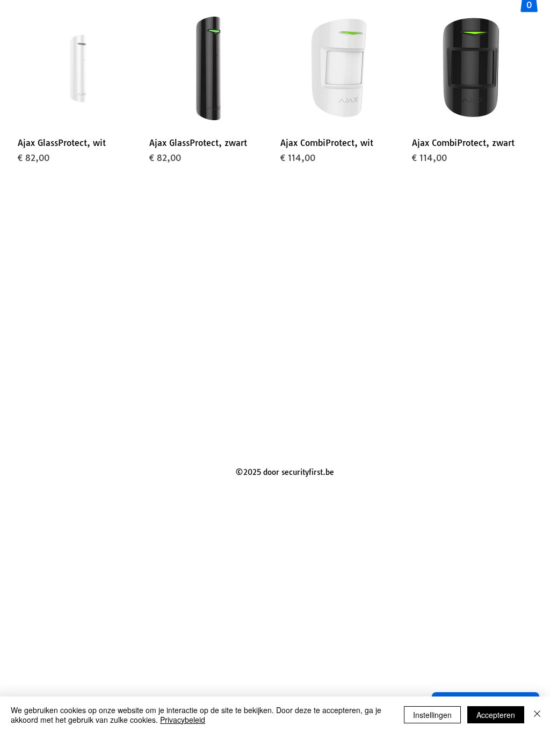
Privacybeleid (182, 719)
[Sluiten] (537, 714)
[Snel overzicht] (78, 68)
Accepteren (495, 714)
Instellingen (432, 714)
